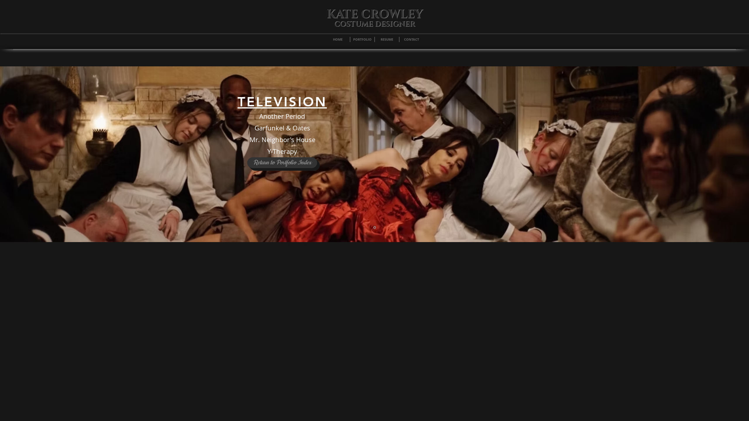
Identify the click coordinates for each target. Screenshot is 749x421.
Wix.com (352, 245)
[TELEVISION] (374, 227)
